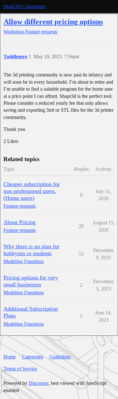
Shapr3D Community (24, 6)
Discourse (38, 383)
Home (9, 356)
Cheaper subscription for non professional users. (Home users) (31, 191)
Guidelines (60, 356)
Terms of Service (20, 368)
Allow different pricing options (53, 21)
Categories (32, 356)
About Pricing (19, 222)
